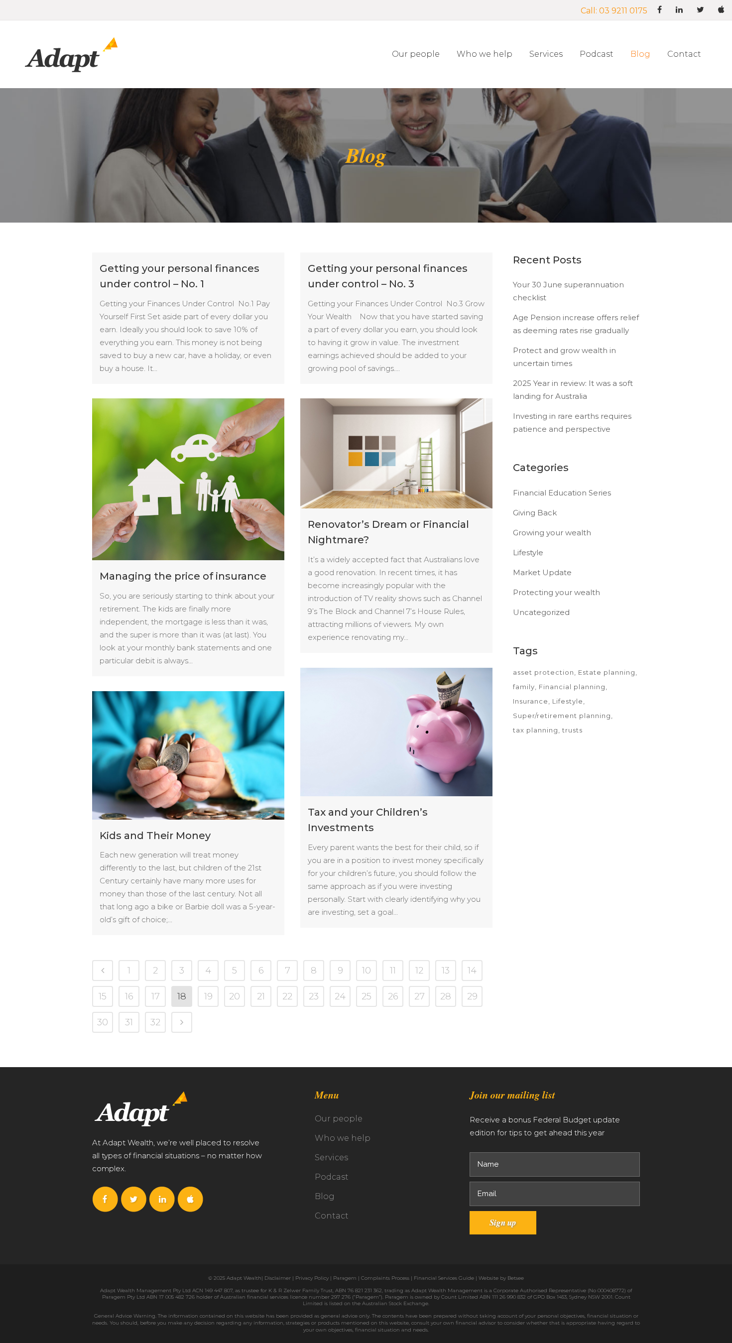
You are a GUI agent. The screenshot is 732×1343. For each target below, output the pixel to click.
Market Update (542, 572)
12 (419, 970)
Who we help (342, 1138)
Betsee (515, 1278)
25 (366, 996)
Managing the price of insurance (183, 576)
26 (393, 996)
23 (314, 996)
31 (129, 1022)
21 (261, 996)
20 (234, 996)
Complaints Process (385, 1278)
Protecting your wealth (556, 592)
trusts (572, 730)
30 (102, 1022)
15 (103, 996)
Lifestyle (528, 552)
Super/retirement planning (562, 716)
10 (366, 970)
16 (129, 996)
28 (445, 996)
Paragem (345, 1278)
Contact (332, 1216)
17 (155, 996)
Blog (325, 1196)
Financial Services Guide (444, 1278)
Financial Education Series (562, 492)
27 (419, 996)
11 (393, 970)
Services (331, 1157)
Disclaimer (277, 1278)
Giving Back (535, 512)
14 (472, 970)
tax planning (535, 730)
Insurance (530, 701)
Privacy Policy (312, 1278)
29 (472, 996)
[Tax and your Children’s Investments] (396, 732)
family (524, 687)
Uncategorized (541, 612)
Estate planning (606, 672)
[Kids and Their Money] (188, 755)
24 (340, 996)
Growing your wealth (552, 532)
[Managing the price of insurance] (188, 479)
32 (155, 1022)
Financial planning (572, 687)
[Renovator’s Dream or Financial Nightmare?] (396, 453)
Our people (339, 1118)
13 (446, 970)
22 (287, 996)
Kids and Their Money (155, 836)
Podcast (332, 1177)
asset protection (543, 672)
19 (208, 996)
